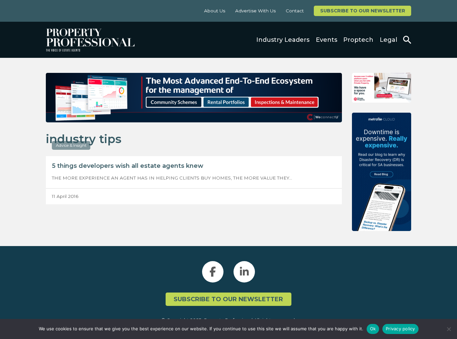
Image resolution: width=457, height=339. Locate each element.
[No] (448, 329)
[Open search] (407, 39)
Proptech (358, 39)
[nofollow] (381, 88)
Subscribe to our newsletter (362, 10)
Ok (373, 328)
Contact (295, 10)
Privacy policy (400, 328)
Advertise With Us (255, 10)
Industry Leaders (282, 39)
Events (326, 39)
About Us (214, 10)
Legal (388, 39)
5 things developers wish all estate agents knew (127, 166)
